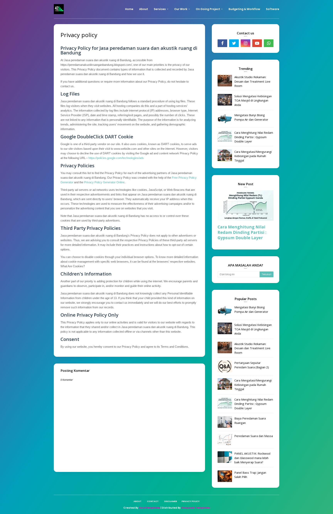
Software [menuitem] (272, 9)
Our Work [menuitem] (180, 9)
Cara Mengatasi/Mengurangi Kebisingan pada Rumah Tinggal (253, 156)
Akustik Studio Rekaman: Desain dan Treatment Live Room (252, 81)
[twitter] (234, 43)
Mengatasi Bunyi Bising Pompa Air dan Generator (251, 117)
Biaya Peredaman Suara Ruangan (250, 420)
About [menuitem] (143, 9)
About (137, 501)
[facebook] (222, 43)
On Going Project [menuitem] (208, 9)
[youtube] (257, 43)
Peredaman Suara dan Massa (253, 436)
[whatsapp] (268, 43)
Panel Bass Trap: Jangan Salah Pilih (250, 475)
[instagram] (245, 43)
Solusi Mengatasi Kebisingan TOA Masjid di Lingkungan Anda (253, 100)
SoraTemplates (149, 508)
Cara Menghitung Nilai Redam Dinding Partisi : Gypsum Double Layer (253, 137)
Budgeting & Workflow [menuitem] (244, 9)
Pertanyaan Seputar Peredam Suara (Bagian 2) (251, 365)
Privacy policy (190, 501)
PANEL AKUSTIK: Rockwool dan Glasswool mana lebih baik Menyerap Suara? (252, 457)
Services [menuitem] (160, 9)
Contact (153, 501)
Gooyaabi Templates (195, 508)
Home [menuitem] (129, 9)
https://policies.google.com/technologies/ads (116, 158)
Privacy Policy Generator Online (104, 182)
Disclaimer (170, 501)
